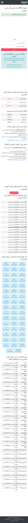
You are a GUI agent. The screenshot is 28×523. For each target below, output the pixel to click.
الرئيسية (22, 519)
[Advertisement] (14, 27)
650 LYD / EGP (22, 312)
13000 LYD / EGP (14, 334)
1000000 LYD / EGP (18, 350)
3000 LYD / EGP (22, 269)
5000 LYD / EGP (22, 274)
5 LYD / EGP (6, 323)
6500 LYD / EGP (22, 334)
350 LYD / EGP (14, 312)
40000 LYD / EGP (6, 301)
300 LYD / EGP (22, 280)
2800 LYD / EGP (14, 301)
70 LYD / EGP (6, 312)
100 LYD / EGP (14, 264)
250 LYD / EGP (6, 345)
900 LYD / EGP (6, 339)
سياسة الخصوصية (7, 519)
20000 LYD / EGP (22, 307)
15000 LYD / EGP (22, 285)
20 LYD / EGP (6, 329)
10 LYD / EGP (22, 296)
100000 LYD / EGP (6, 318)
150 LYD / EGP (22, 318)
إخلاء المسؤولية (16, 519)
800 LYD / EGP (14, 318)
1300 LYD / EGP (14, 307)
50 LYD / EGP (6, 296)
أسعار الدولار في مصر (14, 520)
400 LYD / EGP (6, 285)
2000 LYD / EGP (6, 269)
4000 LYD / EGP (14, 274)
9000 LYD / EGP (14, 345)
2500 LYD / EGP (6, 307)
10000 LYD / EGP (14, 269)
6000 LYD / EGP (6, 264)
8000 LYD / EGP (22, 291)
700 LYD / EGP (6, 334)
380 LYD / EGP (22, 301)
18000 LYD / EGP (14, 323)
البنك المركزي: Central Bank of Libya (16, 140)
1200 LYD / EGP (14, 285)
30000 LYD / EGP (14, 291)
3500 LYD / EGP (14, 296)
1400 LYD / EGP (22, 339)
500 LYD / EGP (6, 274)
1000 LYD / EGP (22, 264)
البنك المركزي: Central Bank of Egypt (16, 159)
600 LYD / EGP (22, 329)
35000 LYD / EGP (22, 323)
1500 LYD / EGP (6, 280)
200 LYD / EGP (14, 280)
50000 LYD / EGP (22, 345)
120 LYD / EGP (14, 339)
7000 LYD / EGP (6, 291)
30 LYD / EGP (10, 350)
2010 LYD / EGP (14, 329)
